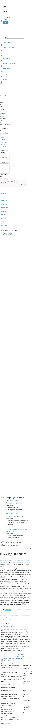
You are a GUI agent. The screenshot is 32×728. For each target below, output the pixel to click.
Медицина (4, 204)
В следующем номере (12, 500)
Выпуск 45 (3, 560)
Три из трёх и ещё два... (15, 516)
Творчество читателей (9, 63)
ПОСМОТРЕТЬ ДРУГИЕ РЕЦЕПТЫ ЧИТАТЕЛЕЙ (20, 656)
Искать (4, 37)
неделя (2, 116)
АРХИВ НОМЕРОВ (6, 235)
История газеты (7, 42)
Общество (4, 200)
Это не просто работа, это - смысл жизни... (16, 530)
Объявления (6, 68)
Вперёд (28, 611)
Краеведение (6, 58)
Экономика (4, 197)
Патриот (3, 218)
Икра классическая (8, 626)
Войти (4, 1)
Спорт (3, 214)
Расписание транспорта (10, 53)
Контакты (5, 79)
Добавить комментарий (23, 560)
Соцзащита (4, 207)
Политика (4, 193)
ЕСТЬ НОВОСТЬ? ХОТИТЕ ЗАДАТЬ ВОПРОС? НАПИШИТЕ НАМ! (4, 141)
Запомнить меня (3, 18)
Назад (19, 611)
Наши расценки (7, 74)
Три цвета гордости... (14, 503)
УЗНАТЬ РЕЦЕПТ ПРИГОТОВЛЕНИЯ (8, 656)
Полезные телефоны (9, 47)
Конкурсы (4, 225)
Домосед (3, 221)
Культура (3, 211)
